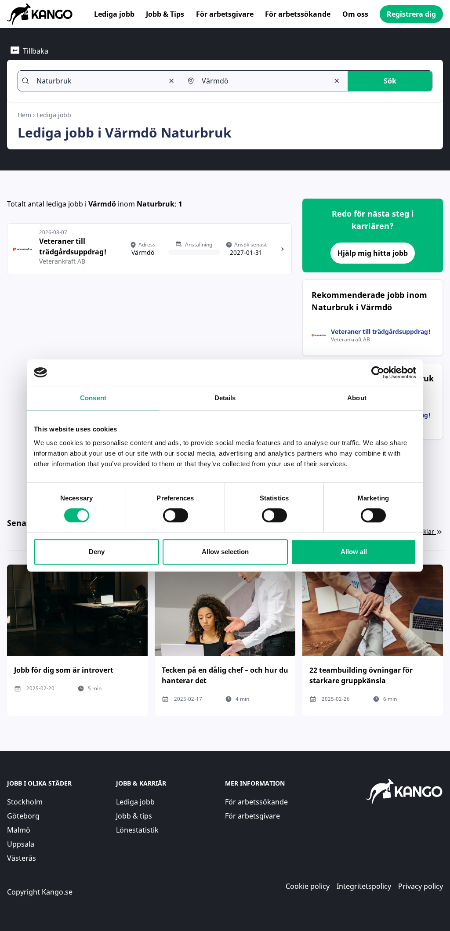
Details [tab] (225, 398)
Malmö (18, 830)
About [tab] (357, 398)
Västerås (21, 858)
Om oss (355, 14)
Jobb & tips (134, 816)
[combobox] (96, 81)
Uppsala (20, 844)
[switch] (175, 515)
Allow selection (225, 551)
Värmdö (102, 204)
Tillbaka (35, 51)
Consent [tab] (93, 398)
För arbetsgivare (225, 14)
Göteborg (23, 816)
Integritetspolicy (364, 886)
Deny (97, 551)
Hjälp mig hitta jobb (373, 253)
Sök (390, 81)
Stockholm (25, 802)
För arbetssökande (297, 14)
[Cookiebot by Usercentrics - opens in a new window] (377, 372)
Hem (24, 115)
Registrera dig (411, 14)
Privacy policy (420, 886)
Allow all (354, 551)
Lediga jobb (114, 14)
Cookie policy (308, 886)
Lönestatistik (137, 830)
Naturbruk (155, 204)
